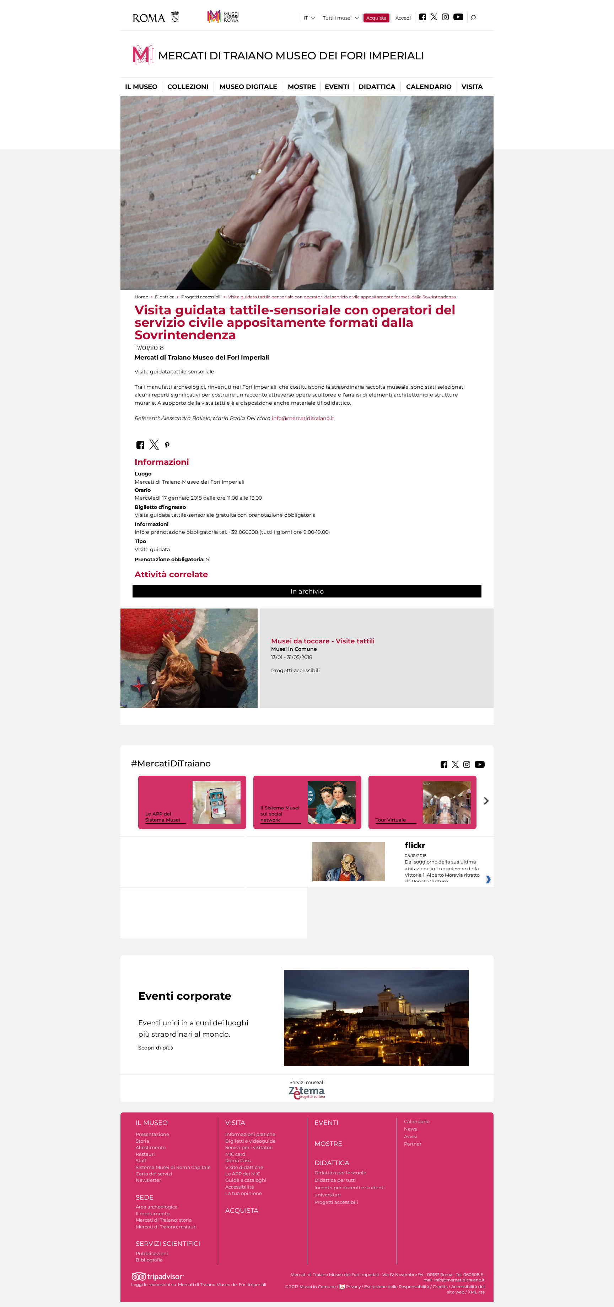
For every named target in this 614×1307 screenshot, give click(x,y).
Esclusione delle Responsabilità (396, 1286)
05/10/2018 (442, 868)
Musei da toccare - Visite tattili (323, 641)
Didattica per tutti (335, 1180)
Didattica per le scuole (340, 1172)
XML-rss (476, 1292)
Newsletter (148, 1180)
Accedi (403, 18)
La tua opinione (243, 1193)
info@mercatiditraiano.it (303, 418)
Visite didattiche (244, 1167)
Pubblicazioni (152, 1253)
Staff (141, 1160)
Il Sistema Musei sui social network (280, 814)
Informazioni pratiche (250, 1134)
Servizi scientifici (168, 1243)
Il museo (141, 87)
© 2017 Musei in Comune (310, 1286)
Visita (472, 87)
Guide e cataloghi (245, 1180)
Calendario (429, 87)
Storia (142, 1141)
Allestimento (151, 1147)
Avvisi (410, 1136)
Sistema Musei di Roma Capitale (173, 1167)
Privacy (353, 1286)
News (410, 1129)
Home (141, 296)
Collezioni (188, 87)
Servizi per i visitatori (249, 1147)
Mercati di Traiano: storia (164, 1220)
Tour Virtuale (391, 820)
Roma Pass (238, 1160)
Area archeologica (157, 1207)
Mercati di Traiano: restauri (166, 1226)
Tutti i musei (337, 18)
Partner (412, 1144)
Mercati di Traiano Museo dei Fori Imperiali (291, 55)
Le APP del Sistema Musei (162, 817)
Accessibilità (239, 1187)
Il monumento (152, 1213)
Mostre (302, 87)
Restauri (145, 1154)
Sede (145, 1197)
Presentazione (152, 1134)
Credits (440, 1286)
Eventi (337, 87)
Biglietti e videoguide (250, 1141)
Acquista (376, 18)
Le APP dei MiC (242, 1173)
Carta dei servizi (154, 1173)
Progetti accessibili (201, 296)
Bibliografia (149, 1260)
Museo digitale (248, 87)
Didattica (377, 87)
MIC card (235, 1154)
